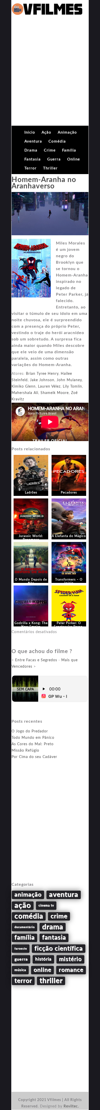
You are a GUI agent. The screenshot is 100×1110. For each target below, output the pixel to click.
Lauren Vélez (49, 386)
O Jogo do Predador (30, 731)
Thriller (50, 168)
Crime (50, 150)
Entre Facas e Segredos (36, 660)
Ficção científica (58, 948)
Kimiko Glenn (24, 386)
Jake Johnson (42, 380)
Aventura (33, 141)
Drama (30, 150)
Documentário (24, 927)
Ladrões (31, 492)
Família (69, 150)
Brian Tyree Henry (42, 374)
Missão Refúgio (25, 750)
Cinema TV (46, 905)
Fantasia (32, 159)
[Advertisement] (50, 73)
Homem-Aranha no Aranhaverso (44, 183)
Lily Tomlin (72, 386)
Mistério (70, 959)
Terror (30, 168)
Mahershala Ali (25, 393)
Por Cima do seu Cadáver (34, 757)
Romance (71, 970)
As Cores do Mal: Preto (33, 744)
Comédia (57, 141)
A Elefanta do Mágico (69, 536)
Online (73, 159)
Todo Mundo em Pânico (33, 738)
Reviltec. (71, 1106)
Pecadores (69, 492)
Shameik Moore (55, 393)
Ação (46, 132)
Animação (67, 132)
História (43, 959)
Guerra (54, 159)
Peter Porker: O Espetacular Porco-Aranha (69, 627)
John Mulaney (69, 380)
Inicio (29, 132)
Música (20, 970)
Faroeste (20, 948)
